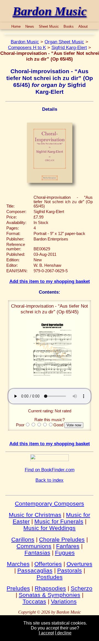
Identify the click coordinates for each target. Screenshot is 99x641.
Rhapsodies (50, 588)
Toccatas (34, 601)
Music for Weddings (49, 528)
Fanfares (67, 546)
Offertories (48, 564)
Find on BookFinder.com (50, 469)
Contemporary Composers (49, 503)
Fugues (65, 552)
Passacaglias (35, 570)
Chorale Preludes (62, 539)
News (29, 26)
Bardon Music (25, 41)
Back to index (49, 480)
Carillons (22, 539)
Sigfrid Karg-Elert (69, 47)
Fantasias (37, 552)
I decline (63, 633)
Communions (33, 546)
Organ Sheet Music (64, 41)
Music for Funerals (58, 521)
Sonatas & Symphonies (49, 595)
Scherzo (81, 588)
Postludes (50, 577)
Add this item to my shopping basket (49, 281)
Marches (18, 564)
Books (69, 26)
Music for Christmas (35, 515)
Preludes (18, 588)
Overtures (79, 564)
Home (16, 26)
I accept (46, 633)
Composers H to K (27, 47)
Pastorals (69, 570)
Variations (64, 601)
